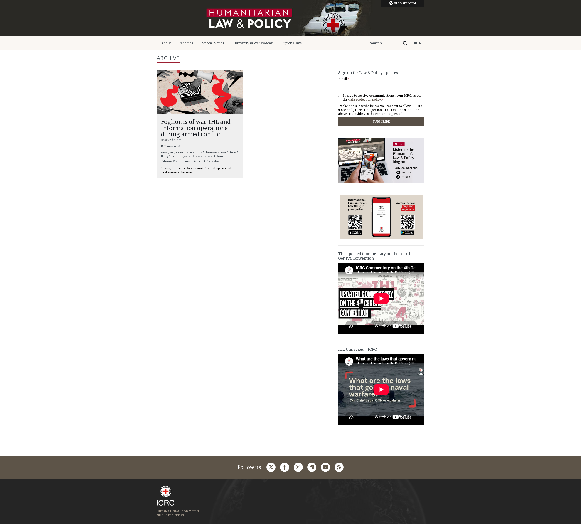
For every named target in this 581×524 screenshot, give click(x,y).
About (166, 43)
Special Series (213, 43)
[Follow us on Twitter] (271, 467)
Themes (186, 43)
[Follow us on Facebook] (284, 467)
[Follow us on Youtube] (325, 467)
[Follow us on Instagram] (298, 467)
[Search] (405, 43)
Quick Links (292, 43)
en (419, 43)
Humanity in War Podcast (253, 43)
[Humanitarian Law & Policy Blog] (290, 18)
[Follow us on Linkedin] (311, 467)
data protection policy (364, 99)
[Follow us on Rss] (339, 467)
